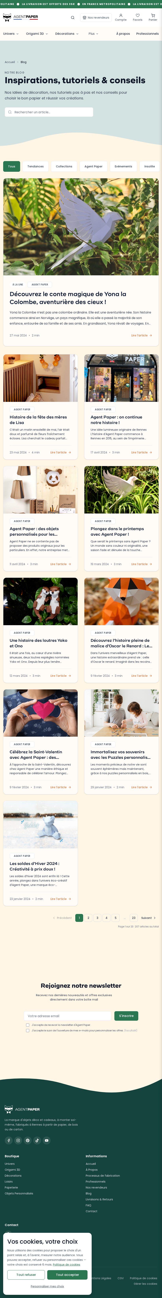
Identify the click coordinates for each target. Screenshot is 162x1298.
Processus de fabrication (103, 1176)
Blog (88, 1193)
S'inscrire (126, 1016)
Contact (91, 1211)
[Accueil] (20, 17)
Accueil (10, 62)
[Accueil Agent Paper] (81, 1109)
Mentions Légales (99, 1278)
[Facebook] (9, 1140)
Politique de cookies (143, 1278)
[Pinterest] (28, 1140)
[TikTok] (37, 1140)
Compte (121, 20)
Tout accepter (67, 1275)
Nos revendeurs (98, 18)
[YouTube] (47, 1140)
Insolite (149, 166)
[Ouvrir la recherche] (72, 17)
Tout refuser (26, 1275)
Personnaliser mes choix (47, 1286)
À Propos (92, 1170)
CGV (121, 1278)
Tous (11, 166)
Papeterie (11, 1187)
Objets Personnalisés (19, 1193)
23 (134, 918)
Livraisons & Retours (99, 1199)
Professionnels (147, 34)
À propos (123, 34)
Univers (10, 1164)
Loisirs (9, 1182)
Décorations (13, 1176)
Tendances (35, 166)
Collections (64, 166)
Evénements (123, 166)
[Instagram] (18, 1140)
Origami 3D (12, 1170)
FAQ (88, 1205)
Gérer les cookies (145, 1284)
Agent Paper (94, 166)
